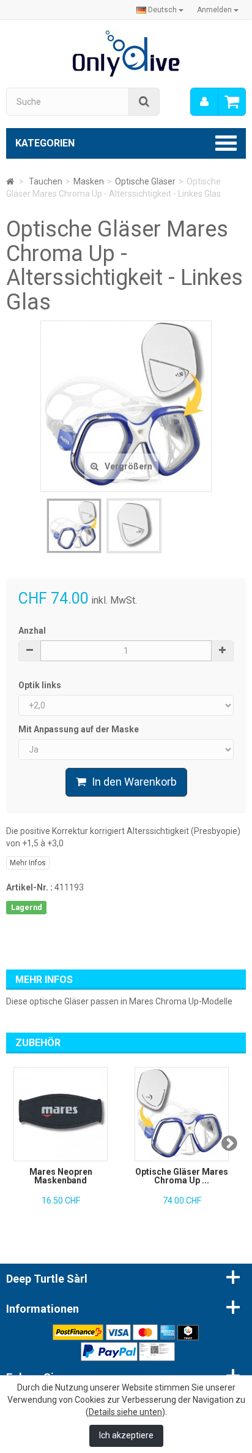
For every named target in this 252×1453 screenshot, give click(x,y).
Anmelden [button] (215, 10)
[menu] (204, 102)
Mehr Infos (28, 863)
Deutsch (162, 10)
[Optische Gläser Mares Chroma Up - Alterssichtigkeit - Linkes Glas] (74, 526)
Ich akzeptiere (126, 1435)
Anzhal (32, 630)
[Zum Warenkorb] (232, 102)
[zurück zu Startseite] (10, 181)
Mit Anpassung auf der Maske (79, 729)
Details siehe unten (125, 1412)
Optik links (40, 685)
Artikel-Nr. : (29, 887)
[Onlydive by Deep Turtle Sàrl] (126, 53)
